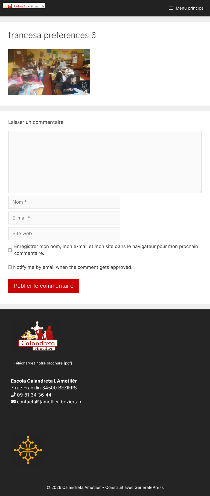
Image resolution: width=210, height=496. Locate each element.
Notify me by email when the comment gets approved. (72, 267)
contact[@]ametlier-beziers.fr (49, 401)
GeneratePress (149, 487)
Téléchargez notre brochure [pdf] (43, 363)
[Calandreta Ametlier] (24, 5)
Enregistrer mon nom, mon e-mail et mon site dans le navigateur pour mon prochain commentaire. (106, 250)
